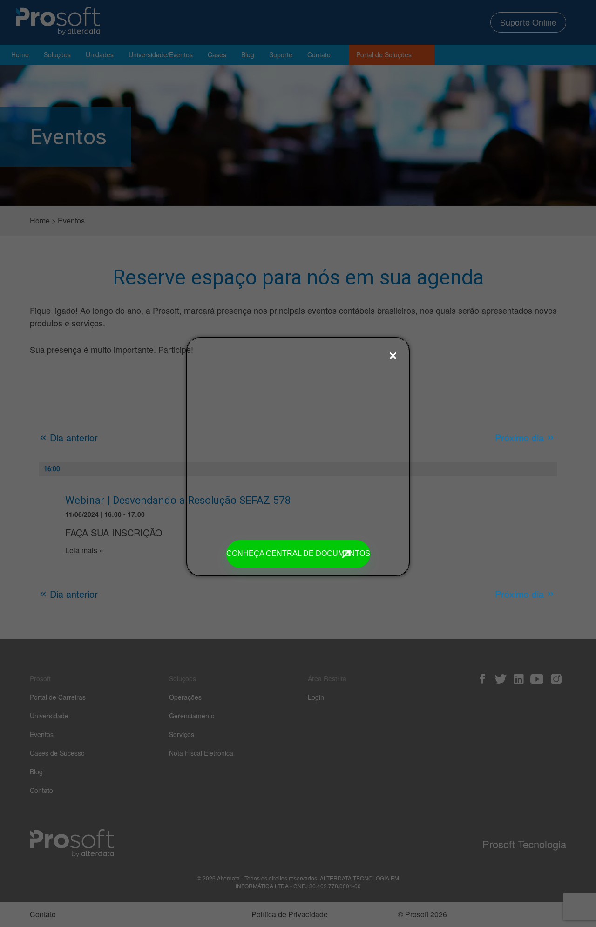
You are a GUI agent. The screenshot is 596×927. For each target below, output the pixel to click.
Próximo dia (525, 437)
